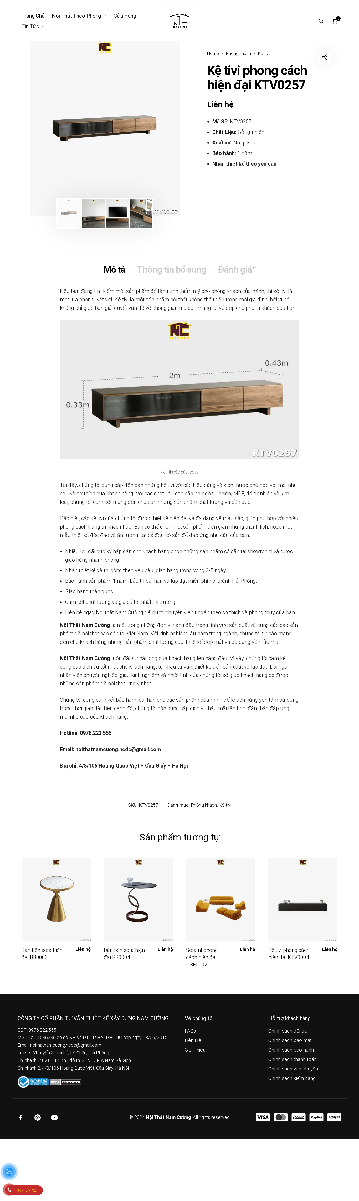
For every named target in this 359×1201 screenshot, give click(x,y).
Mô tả (114, 269)
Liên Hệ (193, 1040)
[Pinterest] (37, 1117)
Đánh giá (236, 269)
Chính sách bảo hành (291, 1050)
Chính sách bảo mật (290, 1040)
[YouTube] (54, 1117)
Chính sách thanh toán (292, 1059)
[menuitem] (37, 16)
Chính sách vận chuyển (293, 1069)
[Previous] (48, 128)
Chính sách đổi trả (287, 1031)
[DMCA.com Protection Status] (65, 1081)
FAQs (190, 1031)
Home (213, 53)
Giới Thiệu (195, 1050)
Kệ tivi (263, 53)
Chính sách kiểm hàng (292, 1078)
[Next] (161, 128)
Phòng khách (238, 53)
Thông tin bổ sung (171, 269)
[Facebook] (21, 1117)
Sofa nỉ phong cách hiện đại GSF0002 (202, 957)
